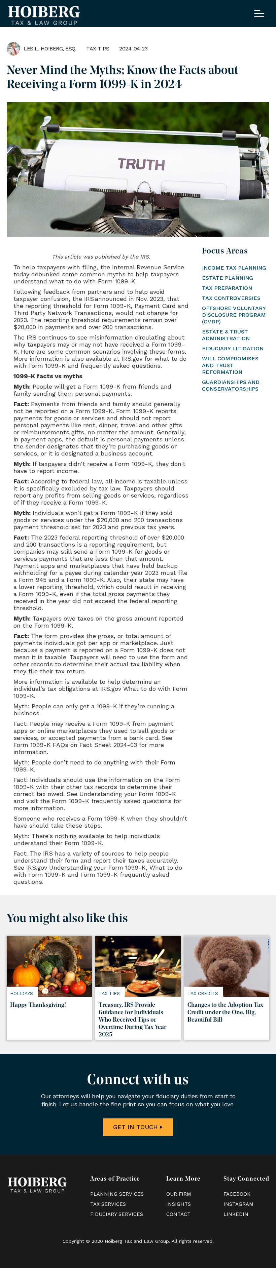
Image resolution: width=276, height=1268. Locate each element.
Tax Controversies (231, 298)
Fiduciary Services (116, 1214)
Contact (178, 1214)
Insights (178, 1204)
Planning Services (117, 1194)
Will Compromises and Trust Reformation (230, 365)
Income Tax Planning (234, 268)
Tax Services (108, 1204)
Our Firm (178, 1194)
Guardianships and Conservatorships (231, 385)
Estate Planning (227, 278)
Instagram (238, 1204)
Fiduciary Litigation (233, 348)
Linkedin (235, 1214)
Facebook (236, 1194)
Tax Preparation (227, 288)
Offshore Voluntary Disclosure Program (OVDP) (234, 315)
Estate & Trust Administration (226, 335)
